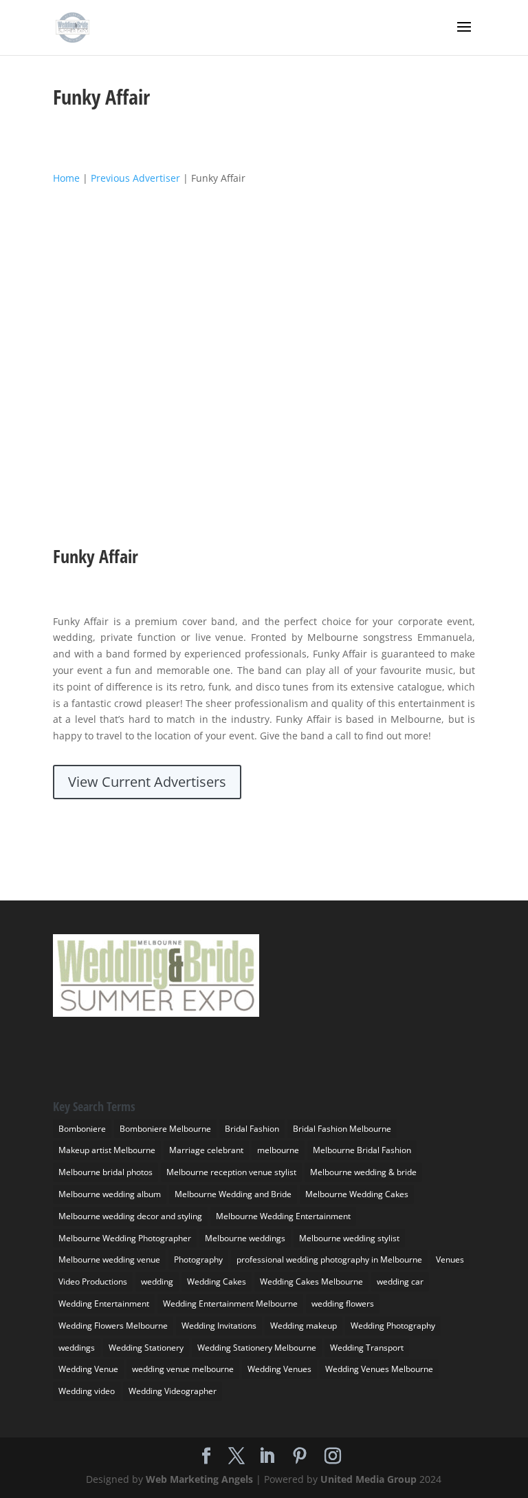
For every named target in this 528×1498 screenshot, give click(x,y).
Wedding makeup (303, 1325)
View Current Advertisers (147, 781)
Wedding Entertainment (103, 1303)
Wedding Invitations (219, 1325)
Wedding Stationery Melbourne (256, 1347)
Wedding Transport (367, 1347)
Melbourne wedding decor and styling (130, 1216)
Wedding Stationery (146, 1347)
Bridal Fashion (252, 1129)
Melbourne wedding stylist (349, 1238)
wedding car (400, 1281)
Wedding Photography (393, 1325)
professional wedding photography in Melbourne (329, 1259)
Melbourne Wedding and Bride (233, 1194)
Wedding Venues (279, 1369)
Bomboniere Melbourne (165, 1129)
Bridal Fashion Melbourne (342, 1129)
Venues (450, 1259)
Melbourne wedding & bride (363, 1172)
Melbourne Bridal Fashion (362, 1150)
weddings (76, 1347)
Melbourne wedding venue (109, 1259)
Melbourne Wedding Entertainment (283, 1216)
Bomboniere (82, 1129)
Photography (198, 1259)
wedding (157, 1281)
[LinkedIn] (266, 1456)
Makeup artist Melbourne (106, 1150)
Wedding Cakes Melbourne (311, 1281)
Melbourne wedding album (109, 1194)
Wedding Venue (88, 1369)
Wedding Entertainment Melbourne (230, 1303)
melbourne (278, 1150)
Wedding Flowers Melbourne (113, 1325)
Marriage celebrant (206, 1150)
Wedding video (86, 1391)
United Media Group (368, 1479)
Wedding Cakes (216, 1281)
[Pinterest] (300, 1456)
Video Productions (92, 1281)
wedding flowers (342, 1303)
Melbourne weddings (245, 1238)
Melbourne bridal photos (105, 1172)
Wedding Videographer (173, 1391)
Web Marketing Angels (199, 1479)
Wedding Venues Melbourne (379, 1369)
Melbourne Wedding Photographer (124, 1238)
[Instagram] (332, 1456)
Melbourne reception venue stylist (231, 1172)
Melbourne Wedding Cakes (356, 1194)
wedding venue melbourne (183, 1369)
